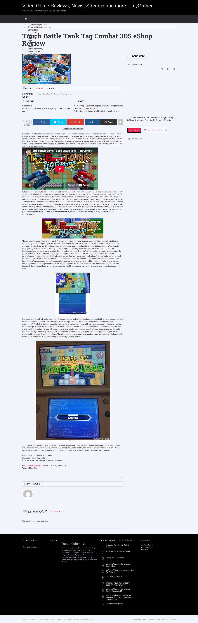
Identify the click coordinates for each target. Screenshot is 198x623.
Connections (33, 29)
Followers (32, 35)
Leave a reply (53, 512)
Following (32, 37)
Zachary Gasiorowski (33, 465)
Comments (51, 88)
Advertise (33, 21)
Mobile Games (34, 51)
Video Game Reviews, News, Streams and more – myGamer (87, 5)
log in (32, 521)
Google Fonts (143, 619)
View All (53, 540)
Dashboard (32, 32)
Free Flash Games (146, 545)
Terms (30, 62)
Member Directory (35, 48)
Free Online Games (147, 547)
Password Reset (34, 56)
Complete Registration (37, 24)
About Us (33, 16)
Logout (31, 46)
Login (30, 40)
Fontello (158, 619)
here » (173, 619)
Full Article (39, 88)
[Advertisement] (151, 93)
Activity (32, 19)
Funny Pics (144, 549)
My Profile (32, 54)
